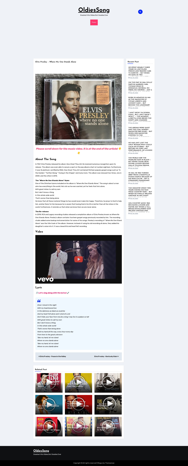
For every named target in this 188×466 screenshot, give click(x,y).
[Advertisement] (94, 42)
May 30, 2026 (134, 77)
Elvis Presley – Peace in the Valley (53, 356)
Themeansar (109, 463)
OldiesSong (94, 10)
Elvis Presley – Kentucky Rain (105, 356)
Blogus (100, 463)
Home (94, 22)
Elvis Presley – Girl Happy (49, 430)
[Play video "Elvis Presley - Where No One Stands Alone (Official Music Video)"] (78, 259)
